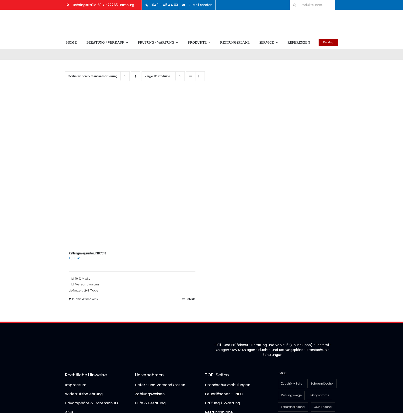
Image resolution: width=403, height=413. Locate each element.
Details (190, 299)
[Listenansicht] (200, 76)
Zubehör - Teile (291, 383)
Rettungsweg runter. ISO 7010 (87, 253)
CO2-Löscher (323, 407)
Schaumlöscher (322, 383)
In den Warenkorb (85, 299)
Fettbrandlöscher (293, 407)
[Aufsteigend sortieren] (135, 76)
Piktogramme (319, 395)
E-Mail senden (200, 5)
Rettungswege (291, 395)
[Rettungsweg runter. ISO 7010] (132, 171)
